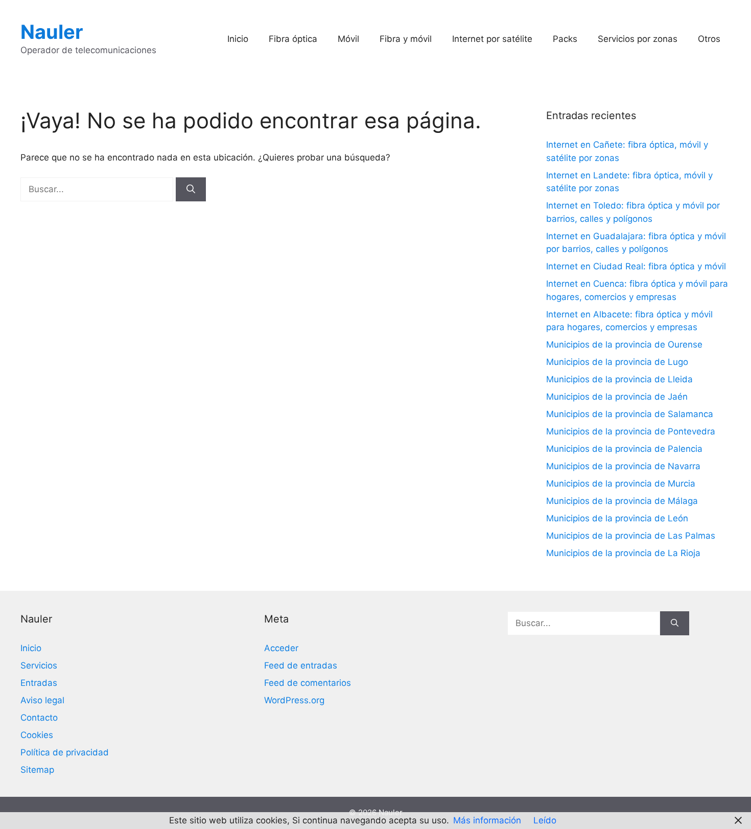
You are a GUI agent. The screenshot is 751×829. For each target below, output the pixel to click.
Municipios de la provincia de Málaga (622, 501)
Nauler (51, 31)
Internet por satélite (492, 39)
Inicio (237, 39)
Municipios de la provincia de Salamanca (629, 414)
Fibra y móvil (406, 39)
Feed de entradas (300, 665)
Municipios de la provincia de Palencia (624, 449)
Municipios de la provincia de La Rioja (623, 553)
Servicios (38, 665)
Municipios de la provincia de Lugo (617, 362)
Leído (544, 820)
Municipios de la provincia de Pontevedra (630, 431)
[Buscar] (191, 189)
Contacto (39, 717)
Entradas (38, 683)
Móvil (348, 39)
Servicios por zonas (637, 39)
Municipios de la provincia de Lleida (619, 379)
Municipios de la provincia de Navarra (623, 466)
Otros (709, 39)
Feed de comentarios (307, 683)
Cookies (36, 735)
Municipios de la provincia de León (617, 518)
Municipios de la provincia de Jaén (617, 397)
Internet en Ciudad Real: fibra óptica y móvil (636, 266)
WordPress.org (294, 700)
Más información (487, 820)
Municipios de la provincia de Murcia (620, 483)
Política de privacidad (64, 752)
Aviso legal (42, 700)
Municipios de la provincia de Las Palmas (630, 536)
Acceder (281, 648)
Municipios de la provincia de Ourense (624, 344)
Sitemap (37, 770)
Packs (565, 39)
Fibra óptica (293, 39)
